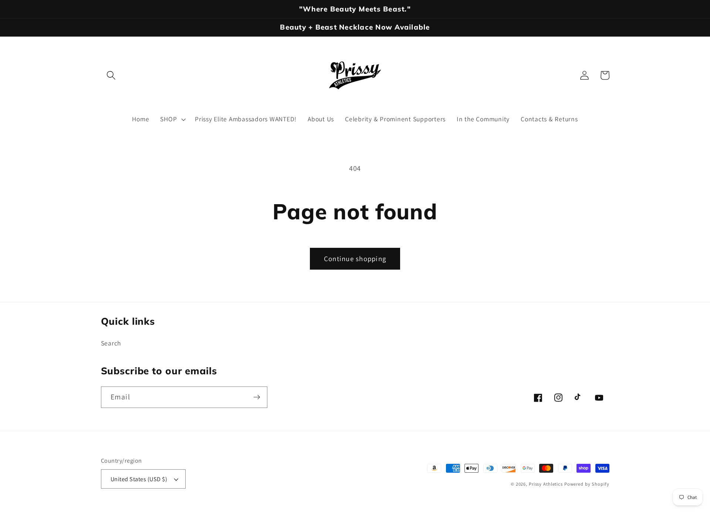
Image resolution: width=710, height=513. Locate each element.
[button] (111, 75)
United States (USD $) (139, 479)
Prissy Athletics (546, 484)
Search (111, 343)
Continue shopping (355, 258)
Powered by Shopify (586, 484)
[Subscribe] (257, 397)
